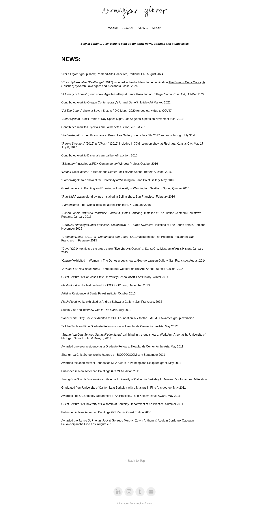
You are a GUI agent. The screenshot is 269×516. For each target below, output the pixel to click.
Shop (156, 28)
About (128, 28)
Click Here (109, 43)
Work (113, 28)
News (143, 28)
